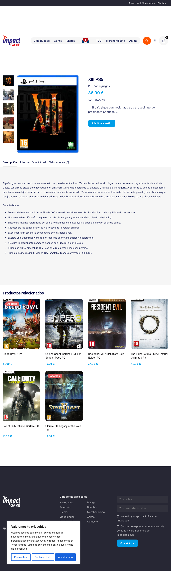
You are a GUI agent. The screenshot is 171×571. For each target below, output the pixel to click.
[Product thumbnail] (21, 324)
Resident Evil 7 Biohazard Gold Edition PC (106, 355)
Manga (91, 502)
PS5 (90, 86)
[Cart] (163, 40)
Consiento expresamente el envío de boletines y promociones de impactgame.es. (140, 530)
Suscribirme (127, 543)
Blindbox (92, 507)
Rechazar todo (43, 557)
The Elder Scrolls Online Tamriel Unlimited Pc (149, 355)
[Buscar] (147, 41)
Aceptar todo (65, 557)
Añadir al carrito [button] (64, 343)
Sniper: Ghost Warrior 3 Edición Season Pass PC (63, 355)
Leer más (21, 343)
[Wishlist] (155, 41)
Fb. (5, 528)
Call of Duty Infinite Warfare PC (21, 426)
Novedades (148, 3)
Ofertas (161, 3)
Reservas (134, 3)
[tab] (10, 162)
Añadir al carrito (102, 123)
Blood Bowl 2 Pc (12, 354)
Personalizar (21, 557)
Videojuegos (102, 86)
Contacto (92, 521)
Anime (91, 516)
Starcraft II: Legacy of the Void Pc (63, 428)
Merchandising (96, 512)
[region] (43, 542)
